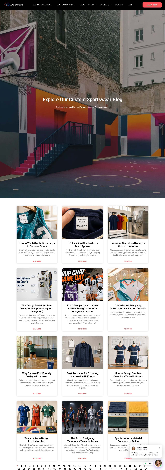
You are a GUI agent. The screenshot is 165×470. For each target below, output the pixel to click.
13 (69, 466)
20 (105, 466)
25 (130, 466)
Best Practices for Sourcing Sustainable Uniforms (82, 375)
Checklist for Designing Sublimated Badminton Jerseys (128, 307)
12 (64, 466)
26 (135, 466)
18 (95, 466)
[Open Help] (134, 4)
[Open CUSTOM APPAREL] (75, 4)
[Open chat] (158, 463)
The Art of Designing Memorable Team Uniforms (82, 440)
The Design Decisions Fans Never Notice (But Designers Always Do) (37, 308)
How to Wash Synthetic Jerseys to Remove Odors (37, 245)
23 (120, 466)
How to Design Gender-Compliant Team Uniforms (128, 375)
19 (100, 466)
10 (54, 466)
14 (74, 466)
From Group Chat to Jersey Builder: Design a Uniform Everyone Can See (82, 308)
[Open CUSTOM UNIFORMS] (52, 4)
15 (79, 466)
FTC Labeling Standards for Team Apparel (82, 245)
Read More (37, 261)
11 (59, 466)
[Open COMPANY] (111, 4)
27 (140, 466)
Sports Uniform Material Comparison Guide (128, 440)
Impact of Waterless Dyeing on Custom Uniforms (128, 245)
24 (125, 466)
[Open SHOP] (95, 4)
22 (115, 466)
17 (90, 466)
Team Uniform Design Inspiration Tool (37, 440)
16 (84, 466)
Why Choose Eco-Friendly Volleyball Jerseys (36, 375)
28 (145, 466)
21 (110, 466)
